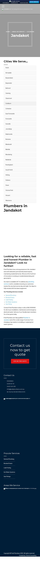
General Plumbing (11, 300)
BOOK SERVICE (20, 7)
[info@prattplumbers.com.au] (5, 394)
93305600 (8, 3)
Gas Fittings (7, 481)
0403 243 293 (11, 391)
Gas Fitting (9, 309)
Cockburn (30, 36)
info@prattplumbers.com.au (15, 394)
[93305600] (5, 386)
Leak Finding (9, 304)
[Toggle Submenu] (33, 72)
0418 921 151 (10, 388)
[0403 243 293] (5, 391)
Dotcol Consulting (31, 560)
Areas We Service (18, 36)
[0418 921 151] (5, 388)
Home (8, 36)
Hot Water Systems (11, 306)
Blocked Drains (10, 302)
